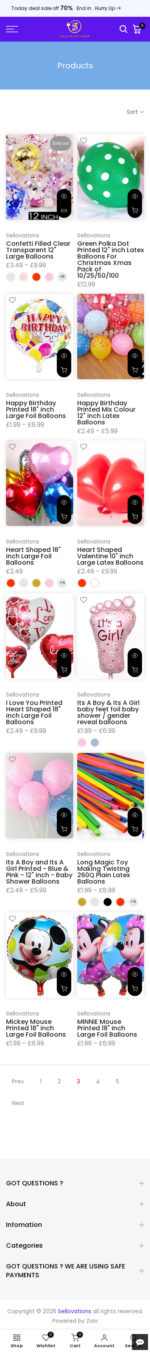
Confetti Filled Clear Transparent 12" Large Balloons (38, 250)
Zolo (92, 1321)
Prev (18, 1081)
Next (18, 1103)
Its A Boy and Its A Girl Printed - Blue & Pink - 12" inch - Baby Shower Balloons (39, 872)
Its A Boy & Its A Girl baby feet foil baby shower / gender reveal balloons (108, 712)
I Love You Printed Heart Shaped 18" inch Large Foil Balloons (34, 712)
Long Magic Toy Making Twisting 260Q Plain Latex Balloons (103, 872)
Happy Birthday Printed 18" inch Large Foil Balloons (36, 409)
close (137, 8)
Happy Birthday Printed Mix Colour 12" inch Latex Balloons (106, 412)
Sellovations (22, 235)
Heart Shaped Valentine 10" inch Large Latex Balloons (110, 556)
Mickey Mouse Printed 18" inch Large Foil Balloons (36, 1028)
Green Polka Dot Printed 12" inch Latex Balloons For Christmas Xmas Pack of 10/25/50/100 (110, 259)
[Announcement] (66, 8)
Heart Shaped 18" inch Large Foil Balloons (33, 556)
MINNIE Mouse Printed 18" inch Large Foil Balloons (107, 1028)
